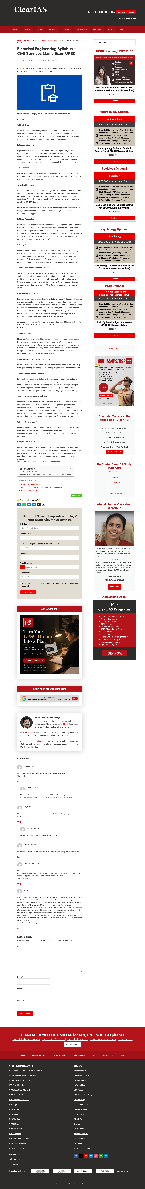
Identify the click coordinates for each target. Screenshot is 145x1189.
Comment (21, 946)
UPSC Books (14, 1114)
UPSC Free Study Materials (20, 1090)
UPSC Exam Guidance (18, 1095)
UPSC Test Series (114, 482)
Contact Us (13, 1164)
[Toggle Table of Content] (69, 469)
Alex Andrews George (43, 721)
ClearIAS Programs (81, 1075)
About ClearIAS (80, 1070)
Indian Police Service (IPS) (19, 1080)
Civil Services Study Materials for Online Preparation (41, 487)
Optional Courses (53, 1039)
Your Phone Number (28, 563)
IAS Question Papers (29, 490)
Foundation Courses (103, 1039)
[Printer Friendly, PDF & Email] (76, 495)
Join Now (121, 12)
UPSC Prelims (14, 1119)
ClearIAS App (79, 1119)
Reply (19, 781)
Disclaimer (78, 1143)
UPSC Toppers (15, 1134)
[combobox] (22, 567)
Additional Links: (32, 471)
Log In (131, 12)
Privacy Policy (79, 1139)
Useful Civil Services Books (31, 484)
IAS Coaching (79, 1085)
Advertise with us (81, 1134)
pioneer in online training (47, 741)
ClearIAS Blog (79, 1100)
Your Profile (24, 534)
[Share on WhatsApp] (24, 504)
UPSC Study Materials (114, 472)
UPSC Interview (15, 1129)
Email (20, 989)
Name (20, 977)
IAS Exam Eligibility (16, 1085)
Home (19, 40)
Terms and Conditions (82, 1148)
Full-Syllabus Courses (26, 1039)
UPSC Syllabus (15, 1104)
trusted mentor (28, 741)
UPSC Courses (114, 488)
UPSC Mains (14, 1124)
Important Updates (81, 1104)
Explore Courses (72, 1044)
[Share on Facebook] (19, 504)
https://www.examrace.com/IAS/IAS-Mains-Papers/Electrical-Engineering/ (46, 797)
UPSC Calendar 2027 (17, 1148)
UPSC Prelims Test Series (19, 1100)
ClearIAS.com (69, 1184)
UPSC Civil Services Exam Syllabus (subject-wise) (40, 40)
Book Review (79, 1114)
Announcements (80, 1109)
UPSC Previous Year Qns (19, 1139)
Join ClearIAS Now (114, 451)
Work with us (79, 1129)
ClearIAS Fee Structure (83, 1080)
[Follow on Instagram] (96, 1156)
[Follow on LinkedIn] (106, 1156)
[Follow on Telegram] (91, 1156)
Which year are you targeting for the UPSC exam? (39, 543)
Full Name (24, 524)
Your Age (23, 553)
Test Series (125, 1039)
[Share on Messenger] (29, 504)
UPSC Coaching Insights (114, 493)
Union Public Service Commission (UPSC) (25, 1070)
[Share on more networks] (39, 504)
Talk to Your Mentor (17, 1159)
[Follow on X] (81, 1156)
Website (20, 1000)
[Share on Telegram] (34, 504)
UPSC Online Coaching (83, 1095)
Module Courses (77, 1039)
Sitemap (77, 1124)
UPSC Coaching (114, 477)
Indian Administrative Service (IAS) (23, 1075)
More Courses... (114, 348)
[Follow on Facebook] (76, 1156)
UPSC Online (14, 1109)
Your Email (24, 573)
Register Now (28, 592)
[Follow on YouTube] (86, 1156)
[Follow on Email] (101, 1156)
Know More (114, 587)
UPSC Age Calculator (17, 1143)
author (30, 733)
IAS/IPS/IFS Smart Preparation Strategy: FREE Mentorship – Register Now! (46, 474)
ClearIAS (30, 10)
